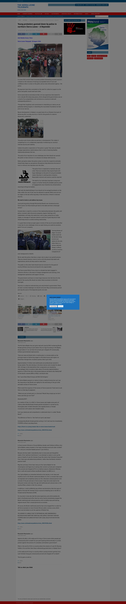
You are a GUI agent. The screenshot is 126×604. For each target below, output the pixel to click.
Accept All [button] (60, 306)
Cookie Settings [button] (53, 306)
